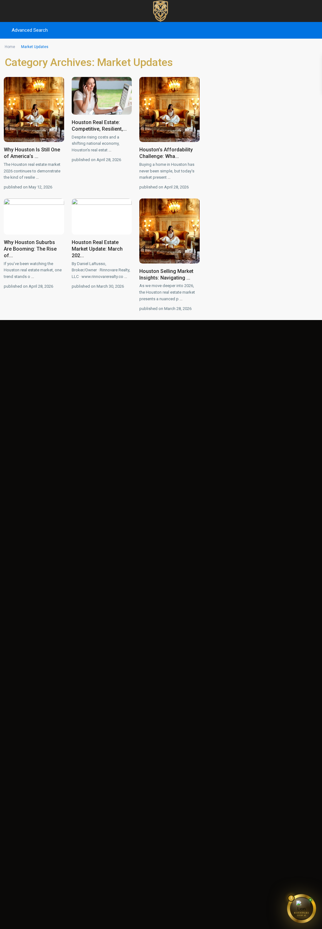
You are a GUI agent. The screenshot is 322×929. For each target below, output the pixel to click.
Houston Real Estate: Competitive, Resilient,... (99, 125)
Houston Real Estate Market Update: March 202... (97, 248)
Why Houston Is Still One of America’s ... (32, 153)
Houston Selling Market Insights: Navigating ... (166, 274)
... (37, 177)
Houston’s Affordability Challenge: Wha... (166, 153)
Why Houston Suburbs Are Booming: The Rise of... (30, 248)
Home (10, 47)
